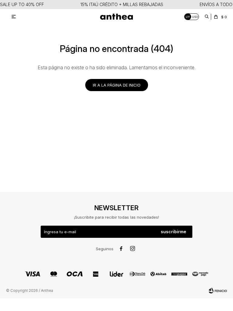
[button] (206, 16)
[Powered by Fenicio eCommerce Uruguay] (218, 290)
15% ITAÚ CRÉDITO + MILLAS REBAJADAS (121, 4)
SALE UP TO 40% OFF (22, 4)
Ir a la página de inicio (116, 85)
